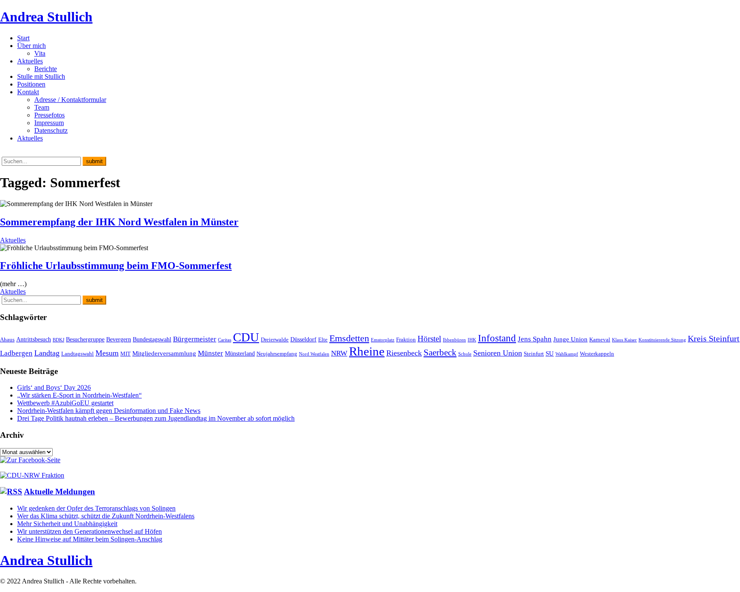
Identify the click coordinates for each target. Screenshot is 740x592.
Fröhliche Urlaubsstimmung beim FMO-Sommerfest (116, 265)
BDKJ (58, 340)
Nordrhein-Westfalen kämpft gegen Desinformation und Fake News (108, 410)
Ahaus (7, 340)
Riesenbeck (404, 353)
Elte (323, 340)
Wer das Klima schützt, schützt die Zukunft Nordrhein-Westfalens (105, 516)
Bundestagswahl (152, 339)
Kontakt (28, 92)
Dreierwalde (275, 340)
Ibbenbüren (454, 340)
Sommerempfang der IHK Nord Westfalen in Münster (119, 221)
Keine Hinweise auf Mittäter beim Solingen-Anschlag (89, 539)
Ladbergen (16, 353)
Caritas (224, 340)
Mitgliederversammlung (164, 353)
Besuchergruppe (85, 339)
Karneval (599, 340)
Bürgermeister (194, 339)
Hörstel (429, 338)
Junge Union (570, 339)
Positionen (31, 84)
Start (23, 38)
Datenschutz (51, 130)
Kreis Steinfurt (714, 338)
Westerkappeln (597, 354)
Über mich (31, 45)
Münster (210, 353)
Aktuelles (30, 61)
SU (550, 353)
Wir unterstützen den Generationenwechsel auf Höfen (89, 531)
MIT (125, 354)
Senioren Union (497, 353)
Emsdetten (349, 338)
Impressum (49, 122)
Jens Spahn (535, 339)
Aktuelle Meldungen (59, 491)
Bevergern (118, 339)
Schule (464, 354)
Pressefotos (49, 115)
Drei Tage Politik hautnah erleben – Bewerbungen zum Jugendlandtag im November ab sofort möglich (156, 418)
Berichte (45, 68)
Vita (39, 53)
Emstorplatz (382, 340)
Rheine (367, 351)
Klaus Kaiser (624, 340)
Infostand (497, 338)
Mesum (107, 353)
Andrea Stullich (46, 16)
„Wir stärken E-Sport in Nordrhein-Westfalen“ (79, 395)
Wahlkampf (566, 354)
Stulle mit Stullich (41, 76)
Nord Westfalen (314, 354)
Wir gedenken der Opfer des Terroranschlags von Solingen (96, 508)
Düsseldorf (303, 339)
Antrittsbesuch (33, 339)
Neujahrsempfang (277, 354)
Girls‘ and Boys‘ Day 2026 (54, 387)
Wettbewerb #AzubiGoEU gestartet (65, 403)
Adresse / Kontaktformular (70, 99)
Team (41, 107)
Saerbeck (440, 352)
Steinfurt (534, 354)
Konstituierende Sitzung (662, 340)
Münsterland (240, 353)
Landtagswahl (77, 354)
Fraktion (406, 340)
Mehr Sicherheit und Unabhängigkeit (67, 523)
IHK (472, 340)
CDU (246, 337)
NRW (339, 353)
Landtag (47, 353)
